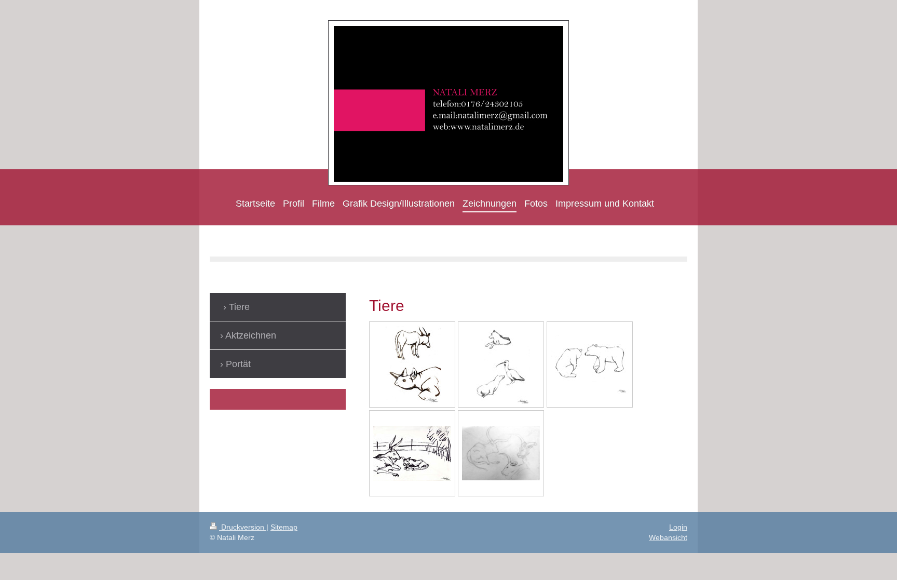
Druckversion (242, 527)
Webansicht (668, 537)
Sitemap (283, 527)
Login (678, 527)
